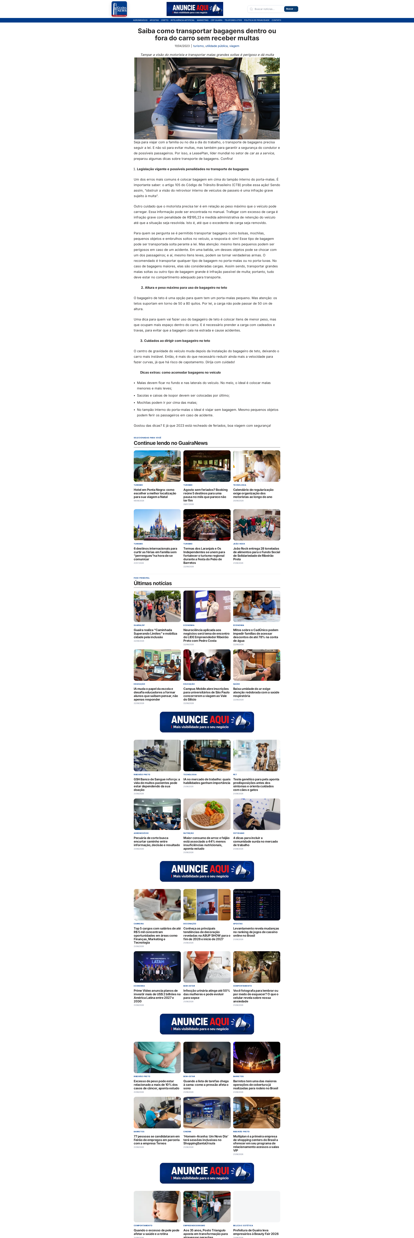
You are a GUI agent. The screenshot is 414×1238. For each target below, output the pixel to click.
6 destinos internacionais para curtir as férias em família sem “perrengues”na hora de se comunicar (155, 554)
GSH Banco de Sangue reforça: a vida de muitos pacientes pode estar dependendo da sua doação (157, 784)
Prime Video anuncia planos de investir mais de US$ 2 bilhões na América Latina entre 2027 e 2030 (157, 996)
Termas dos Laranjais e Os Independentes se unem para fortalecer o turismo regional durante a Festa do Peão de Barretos (204, 556)
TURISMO (198, 46)
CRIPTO (164, 20)
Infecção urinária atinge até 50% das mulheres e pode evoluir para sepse (206, 994)
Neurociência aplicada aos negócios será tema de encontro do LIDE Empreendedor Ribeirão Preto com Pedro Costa (206, 635)
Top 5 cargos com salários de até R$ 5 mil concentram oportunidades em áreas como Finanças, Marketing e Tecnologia (157, 936)
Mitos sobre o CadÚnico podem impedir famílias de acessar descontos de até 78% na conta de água (255, 635)
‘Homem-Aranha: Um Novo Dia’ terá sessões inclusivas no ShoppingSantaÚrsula (205, 1140)
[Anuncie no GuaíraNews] (195, 9)
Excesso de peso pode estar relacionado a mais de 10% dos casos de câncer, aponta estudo (156, 1084)
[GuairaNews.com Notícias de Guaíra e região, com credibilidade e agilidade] (119, 9)
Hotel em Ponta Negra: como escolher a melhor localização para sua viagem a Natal (155, 493)
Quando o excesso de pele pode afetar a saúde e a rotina (156, 1232)
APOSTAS (154, 20)
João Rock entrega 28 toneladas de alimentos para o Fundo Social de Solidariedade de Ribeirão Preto (256, 554)
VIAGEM (234, 46)
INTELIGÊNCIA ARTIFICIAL (183, 20)
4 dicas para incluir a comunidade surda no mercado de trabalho (255, 841)
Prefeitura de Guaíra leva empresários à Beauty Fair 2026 (256, 1232)
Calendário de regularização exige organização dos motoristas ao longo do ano (253, 493)
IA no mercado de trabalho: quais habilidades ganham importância (206, 781)
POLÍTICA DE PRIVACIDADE (256, 20)
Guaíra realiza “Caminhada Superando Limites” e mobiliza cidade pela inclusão (155, 633)
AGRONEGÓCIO (140, 20)
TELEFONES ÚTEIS (233, 20)
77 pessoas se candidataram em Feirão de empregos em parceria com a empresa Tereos (157, 1140)
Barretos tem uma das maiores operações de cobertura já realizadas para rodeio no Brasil (255, 1084)
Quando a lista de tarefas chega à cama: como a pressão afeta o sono (206, 1084)
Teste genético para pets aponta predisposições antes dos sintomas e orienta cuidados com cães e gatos (256, 784)
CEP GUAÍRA (216, 20)
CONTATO (276, 20)
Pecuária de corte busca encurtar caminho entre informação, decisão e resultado (157, 841)
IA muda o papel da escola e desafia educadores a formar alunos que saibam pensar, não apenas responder (156, 694)
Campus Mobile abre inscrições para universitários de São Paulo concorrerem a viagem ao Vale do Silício (206, 694)
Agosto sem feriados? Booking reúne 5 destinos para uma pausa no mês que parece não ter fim (205, 495)
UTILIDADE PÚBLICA (216, 46)
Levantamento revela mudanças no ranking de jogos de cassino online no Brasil (256, 932)
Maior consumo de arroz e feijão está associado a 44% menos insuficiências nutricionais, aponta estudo (206, 843)
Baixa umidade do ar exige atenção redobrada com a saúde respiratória (256, 692)
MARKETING (202, 20)
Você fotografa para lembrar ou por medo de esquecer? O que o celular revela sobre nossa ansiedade (255, 996)
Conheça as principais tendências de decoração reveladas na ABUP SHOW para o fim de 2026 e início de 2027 (206, 934)
